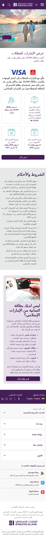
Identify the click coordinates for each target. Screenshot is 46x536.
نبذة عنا (39, 423)
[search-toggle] (9, 5)
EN (36, 5)
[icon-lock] (3, 5)
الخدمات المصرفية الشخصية (33, 412)
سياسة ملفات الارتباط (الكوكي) (23, 507)
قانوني (39, 455)
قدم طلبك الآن (23, 378)
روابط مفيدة (37, 434)
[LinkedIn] (3, 398)
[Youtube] (11, 398)
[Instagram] (7, 398)
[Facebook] (19, 398)
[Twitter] (15, 398)
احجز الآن (23, 157)
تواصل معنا (37, 445)
